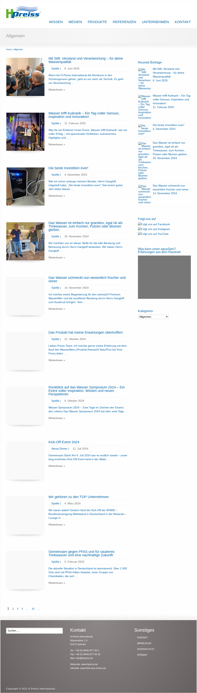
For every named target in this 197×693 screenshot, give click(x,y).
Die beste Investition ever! (68, 168)
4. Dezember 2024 (75, 174)
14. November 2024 (76, 287)
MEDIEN (75, 22)
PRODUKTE (97, 22)
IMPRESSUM (144, 643)
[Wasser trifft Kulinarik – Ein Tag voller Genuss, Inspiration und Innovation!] (144, 106)
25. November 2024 (76, 236)
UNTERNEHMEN (155, 22)
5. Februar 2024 (74, 561)
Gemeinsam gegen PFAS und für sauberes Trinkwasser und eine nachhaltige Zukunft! (81, 553)
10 (33, 608)
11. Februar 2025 (75, 123)
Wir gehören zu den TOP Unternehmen (78, 497)
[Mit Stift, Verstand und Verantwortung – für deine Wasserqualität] (144, 79)
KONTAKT (183, 22)
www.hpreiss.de (89, 664)
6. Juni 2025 (71, 68)
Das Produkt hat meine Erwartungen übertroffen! (85, 332)
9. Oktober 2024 (74, 400)
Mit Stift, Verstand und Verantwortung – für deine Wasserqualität (85, 60)
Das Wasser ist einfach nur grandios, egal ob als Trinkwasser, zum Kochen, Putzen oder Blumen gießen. (85, 226)
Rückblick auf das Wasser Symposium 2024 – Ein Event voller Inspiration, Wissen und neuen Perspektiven (86, 390)
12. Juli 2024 (80, 448)
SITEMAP (142, 655)
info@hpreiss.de (84, 658)
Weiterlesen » (56, 89)
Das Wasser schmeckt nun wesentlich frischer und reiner (87, 279)
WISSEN (56, 22)
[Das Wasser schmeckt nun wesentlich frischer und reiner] (144, 194)
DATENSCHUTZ (145, 649)
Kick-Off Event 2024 (63, 442)
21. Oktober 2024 (75, 339)
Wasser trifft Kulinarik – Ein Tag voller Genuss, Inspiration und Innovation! (83, 115)
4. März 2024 (72, 503)
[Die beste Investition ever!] (144, 130)
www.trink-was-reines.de (93, 668)
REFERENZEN (124, 22)
